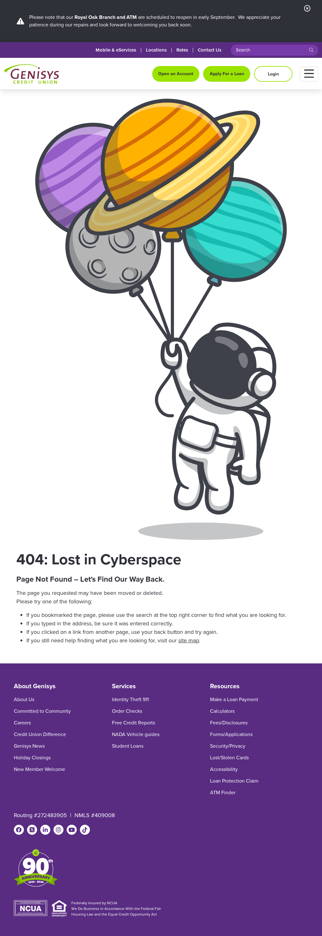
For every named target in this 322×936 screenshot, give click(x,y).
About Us (24, 699)
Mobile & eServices (116, 50)
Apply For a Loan (227, 73)
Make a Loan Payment (234, 699)
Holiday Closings (32, 757)
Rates (182, 50)
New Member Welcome (39, 769)
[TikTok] (85, 830)
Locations (156, 50)
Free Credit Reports (133, 722)
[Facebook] (19, 830)
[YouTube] (72, 830)
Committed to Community (42, 711)
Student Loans (127, 746)
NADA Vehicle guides (135, 734)
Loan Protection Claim (234, 780)
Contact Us (209, 50)
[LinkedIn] (45, 830)
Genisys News (29, 746)
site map (188, 640)
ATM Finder (223, 792)
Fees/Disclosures (228, 722)
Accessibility (224, 769)
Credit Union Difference (40, 734)
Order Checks (127, 711)
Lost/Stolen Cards (229, 757)
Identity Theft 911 (130, 699)
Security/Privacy (227, 746)
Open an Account (175, 73)
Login (273, 74)
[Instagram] (58, 830)
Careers (22, 722)
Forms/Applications (231, 734)
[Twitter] (32, 830)
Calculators (222, 711)
